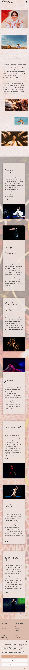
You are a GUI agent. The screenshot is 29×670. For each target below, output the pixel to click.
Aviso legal (23, 668)
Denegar (14, 660)
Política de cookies (7, 668)
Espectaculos (4, 625)
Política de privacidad (16, 668)
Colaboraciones (5, 627)
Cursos (17, 628)
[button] (27, 641)
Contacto (17, 630)
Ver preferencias (14, 664)
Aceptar (14, 656)
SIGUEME (17, 635)
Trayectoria (18, 627)
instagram (18, 639)
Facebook (18, 637)
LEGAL (3, 635)
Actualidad (4, 628)
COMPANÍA (4, 623)
